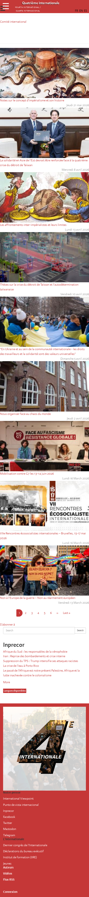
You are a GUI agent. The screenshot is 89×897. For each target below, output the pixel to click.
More (6, 682)
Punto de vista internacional (21, 805)
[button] (56, 33)
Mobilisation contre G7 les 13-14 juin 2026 (27, 473)
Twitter (7, 823)
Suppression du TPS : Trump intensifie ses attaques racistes (40, 661)
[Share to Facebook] (33, 33)
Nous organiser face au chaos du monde (25, 414)
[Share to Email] (50, 33)
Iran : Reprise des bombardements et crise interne (34, 656)
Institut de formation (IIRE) (20, 857)
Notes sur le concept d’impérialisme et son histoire (32, 100)
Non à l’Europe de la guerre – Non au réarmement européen (37, 598)
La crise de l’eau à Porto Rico (21, 666)
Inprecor (8, 811)
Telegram (9, 835)
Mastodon (9, 829)
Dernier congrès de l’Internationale (25, 845)
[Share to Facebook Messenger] (44, 33)
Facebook (9, 817)
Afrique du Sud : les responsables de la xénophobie (35, 651)
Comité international (13, 22)
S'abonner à (7, 624)
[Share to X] (39, 33)
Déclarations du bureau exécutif (23, 851)
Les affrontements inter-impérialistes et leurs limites (33, 225)
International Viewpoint (18, 798)
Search (80, 630)
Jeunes (7, 863)
